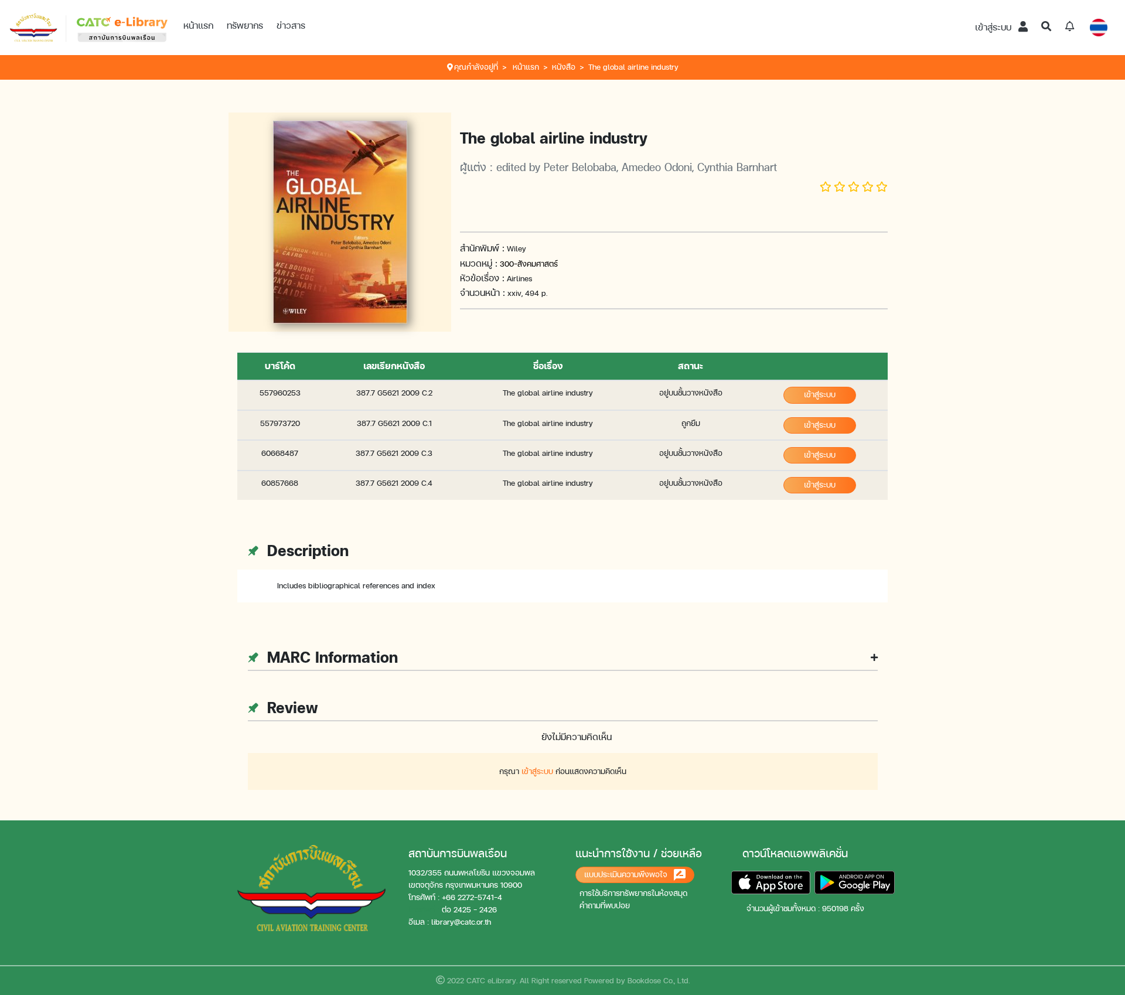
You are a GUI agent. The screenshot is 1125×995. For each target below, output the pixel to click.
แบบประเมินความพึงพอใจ (627, 875)
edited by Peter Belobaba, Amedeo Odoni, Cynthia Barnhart (636, 167)
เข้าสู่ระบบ (994, 27)
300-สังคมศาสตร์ (529, 264)
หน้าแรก (198, 25)
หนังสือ (563, 67)
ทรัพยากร (245, 25)
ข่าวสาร (291, 25)
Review (290, 707)
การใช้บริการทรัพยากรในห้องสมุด (633, 893)
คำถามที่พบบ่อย (604, 906)
